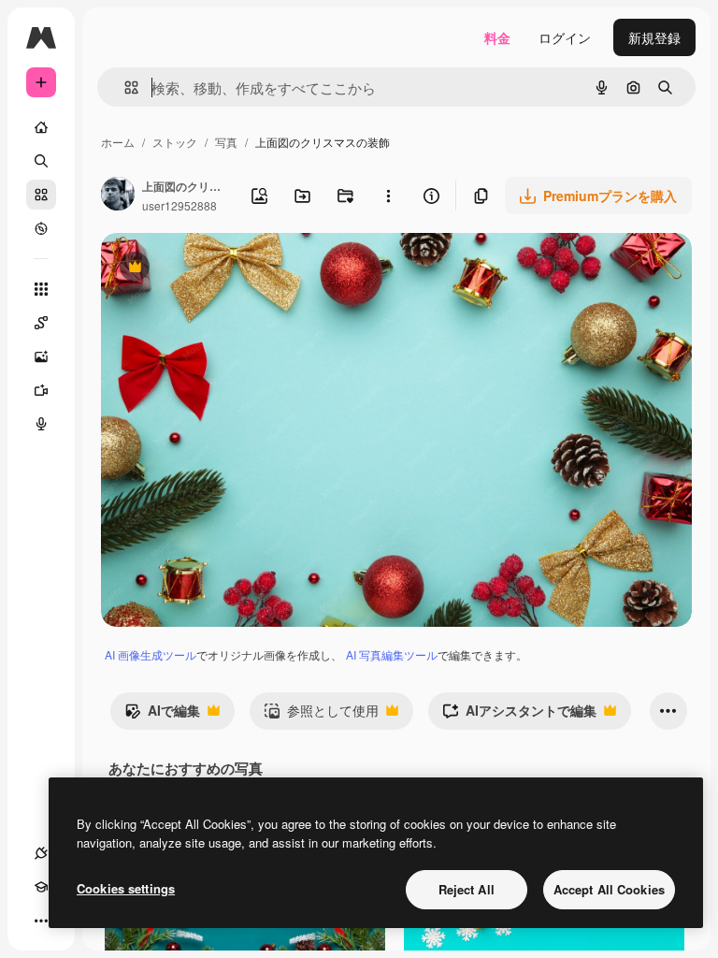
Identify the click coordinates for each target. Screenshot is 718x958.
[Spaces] (41, 323)
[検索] (41, 161)
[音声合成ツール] (41, 424)
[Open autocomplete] (124, 87)
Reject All (466, 889)
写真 (226, 142)
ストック (174, 142)
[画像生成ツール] (41, 356)
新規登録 (654, 37)
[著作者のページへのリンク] (118, 195)
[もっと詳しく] (41, 228)
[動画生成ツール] (41, 390)
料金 (497, 37)
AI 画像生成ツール (150, 654)
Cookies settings (126, 888)
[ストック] (41, 195)
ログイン (564, 37)
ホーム (118, 142)
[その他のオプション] (388, 195)
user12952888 (179, 205)
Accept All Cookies (609, 889)
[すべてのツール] (41, 289)
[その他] (41, 921)
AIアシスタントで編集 (519, 715)
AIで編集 (162, 715)
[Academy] (41, 887)
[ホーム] (41, 127)
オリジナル (229, 269)
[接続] (41, 853)
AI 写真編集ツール (392, 654)
